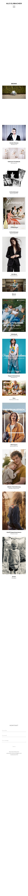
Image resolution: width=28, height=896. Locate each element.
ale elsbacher (14, 3)
